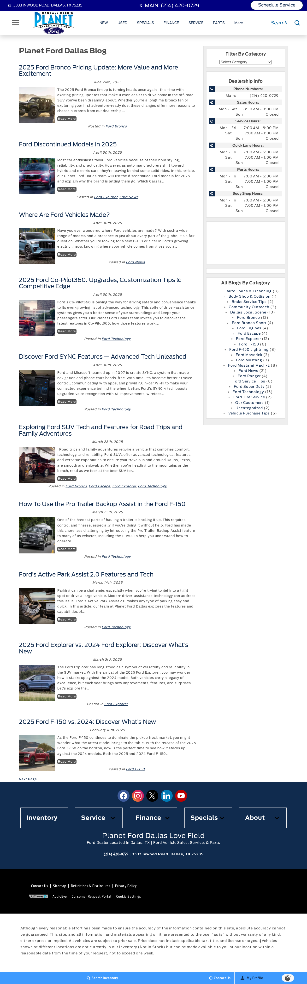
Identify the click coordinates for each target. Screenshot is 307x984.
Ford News (128, 197)
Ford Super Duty (249, 387)
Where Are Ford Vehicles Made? (64, 214)
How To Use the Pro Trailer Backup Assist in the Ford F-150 (102, 504)
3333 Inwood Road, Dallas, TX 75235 (47, 5)
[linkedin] (167, 796)
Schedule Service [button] (276, 4)
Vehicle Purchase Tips (249, 413)
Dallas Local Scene (248, 312)
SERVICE (196, 23)
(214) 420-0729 (264, 96)
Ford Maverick (249, 355)
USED (122, 23)
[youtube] (181, 796)
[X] (152, 796)
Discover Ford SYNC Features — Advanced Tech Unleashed (102, 356)
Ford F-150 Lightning (248, 349)
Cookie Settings (128, 896)
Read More (67, 118)
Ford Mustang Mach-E (249, 365)
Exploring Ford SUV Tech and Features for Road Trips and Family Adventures (101, 430)
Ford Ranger (249, 376)
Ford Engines (249, 328)
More (239, 23)
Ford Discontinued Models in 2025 (68, 144)
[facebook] (124, 796)
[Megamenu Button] (15, 23)
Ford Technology (116, 339)
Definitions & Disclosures (90, 886)
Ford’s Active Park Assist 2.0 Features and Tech (86, 574)
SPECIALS (145, 23)
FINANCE (171, 23)
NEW (104, 23)
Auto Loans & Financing (249, 291)
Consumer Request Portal (92, 896)
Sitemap (59, 886)
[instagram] (138, 796)
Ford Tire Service (249, 397)
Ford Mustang (249, 360)
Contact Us (39, 886)
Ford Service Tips (249, 381)
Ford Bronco (116, 126)
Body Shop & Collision (249, 296)
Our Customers (249, 403)
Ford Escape (100, 486)
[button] (44, 818)
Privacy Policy (126, 886)
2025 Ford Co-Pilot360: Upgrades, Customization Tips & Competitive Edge (100, 283)
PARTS (219, 23)
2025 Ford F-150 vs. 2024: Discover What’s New (87, 721)
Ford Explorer (106, 197)
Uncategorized (249, 408)
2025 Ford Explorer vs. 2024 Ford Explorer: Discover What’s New (103, 648)
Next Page (28, 779)
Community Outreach (249, 307)
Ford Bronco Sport (249, 323)
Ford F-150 (135, 769)
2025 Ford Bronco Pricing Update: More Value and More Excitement (98, 70)
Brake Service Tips (249, 302)
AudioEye (60, 896)
